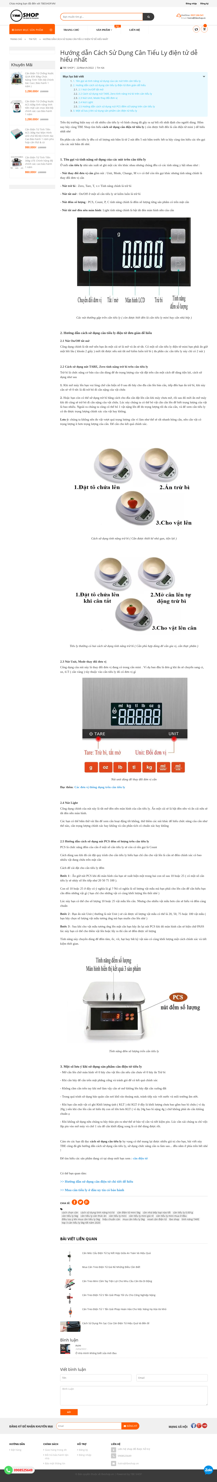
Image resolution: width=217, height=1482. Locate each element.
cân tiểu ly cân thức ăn (93, 1215)
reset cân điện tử (157, 1219)
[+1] (86, 1201)
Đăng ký (204, 3)
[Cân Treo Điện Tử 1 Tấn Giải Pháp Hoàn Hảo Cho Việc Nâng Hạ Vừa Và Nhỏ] (70, 1312)
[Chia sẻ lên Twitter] (81, 1201)
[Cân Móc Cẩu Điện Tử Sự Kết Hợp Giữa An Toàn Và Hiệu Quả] (70, 1256)
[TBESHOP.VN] (24, 15)
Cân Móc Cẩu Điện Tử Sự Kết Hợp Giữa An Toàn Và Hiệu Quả (116, 1253)
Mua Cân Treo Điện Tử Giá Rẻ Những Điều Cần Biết (111, 1267)
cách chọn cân (70, 1212)
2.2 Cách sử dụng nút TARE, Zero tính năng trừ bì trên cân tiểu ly (115, 93)
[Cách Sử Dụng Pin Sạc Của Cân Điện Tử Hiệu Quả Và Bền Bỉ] (70, 1326)
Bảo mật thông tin (55, 1463)
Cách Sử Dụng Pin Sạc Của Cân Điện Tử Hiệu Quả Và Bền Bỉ (115, 1323)
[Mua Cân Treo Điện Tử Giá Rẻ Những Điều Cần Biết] (70, 1270)
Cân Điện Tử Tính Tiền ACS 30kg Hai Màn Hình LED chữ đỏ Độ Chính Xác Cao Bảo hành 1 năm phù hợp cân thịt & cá (39, 136)
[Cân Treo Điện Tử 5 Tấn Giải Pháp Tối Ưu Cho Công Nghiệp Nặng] (70, 1298)
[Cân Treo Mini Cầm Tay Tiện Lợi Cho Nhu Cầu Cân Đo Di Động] (70, 1284)
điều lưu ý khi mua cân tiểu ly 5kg (81, 1219)
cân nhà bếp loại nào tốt (157, 1212)
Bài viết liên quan (78, 1238)
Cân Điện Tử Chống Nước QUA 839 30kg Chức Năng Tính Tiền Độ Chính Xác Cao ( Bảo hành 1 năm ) (39, 80)
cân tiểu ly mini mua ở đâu (171, 1215)
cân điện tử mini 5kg (128, 1212)
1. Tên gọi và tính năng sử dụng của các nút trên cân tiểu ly (107, 81)
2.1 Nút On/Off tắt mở (90, 89)
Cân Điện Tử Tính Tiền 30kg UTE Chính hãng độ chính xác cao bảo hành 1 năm (39, 162)
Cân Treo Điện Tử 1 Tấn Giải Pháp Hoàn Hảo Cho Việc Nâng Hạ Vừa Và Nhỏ (124, 1309)
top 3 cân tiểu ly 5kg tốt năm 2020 (81, 1222)
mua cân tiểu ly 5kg (134, 1219)
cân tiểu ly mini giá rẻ (141, 1215)
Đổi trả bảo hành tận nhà (56, 1456)
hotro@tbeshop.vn (128, 1463)
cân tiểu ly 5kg (70, 1215)
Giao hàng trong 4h (56, 1449)
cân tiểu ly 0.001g (183, 1212)
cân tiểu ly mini (117, 1215)
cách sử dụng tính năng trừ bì (98, 1212)
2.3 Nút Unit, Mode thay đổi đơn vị (97, 98)
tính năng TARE (190, 1219)
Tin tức (101, 67)
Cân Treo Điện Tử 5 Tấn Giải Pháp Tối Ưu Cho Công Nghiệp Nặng (118, 1295)
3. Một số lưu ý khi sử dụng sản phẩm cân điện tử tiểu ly (105, 110)
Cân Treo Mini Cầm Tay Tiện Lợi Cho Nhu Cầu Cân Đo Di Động (117, 1281)
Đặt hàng (16, 1449)
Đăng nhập (191, 3)
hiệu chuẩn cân (111, 1219)
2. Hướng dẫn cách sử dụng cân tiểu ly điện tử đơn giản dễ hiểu (109, 85)
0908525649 (124, 1455)
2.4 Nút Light (85, 102)
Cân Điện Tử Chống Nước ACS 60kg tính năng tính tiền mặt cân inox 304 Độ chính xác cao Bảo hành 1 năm (39, 108)
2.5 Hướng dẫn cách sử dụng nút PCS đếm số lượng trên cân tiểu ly (116, 106)
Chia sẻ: (65, 1203)
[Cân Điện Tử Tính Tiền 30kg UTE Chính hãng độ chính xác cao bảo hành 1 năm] (16, 162)
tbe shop (174, 1219)
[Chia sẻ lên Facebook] (75, 1201)
